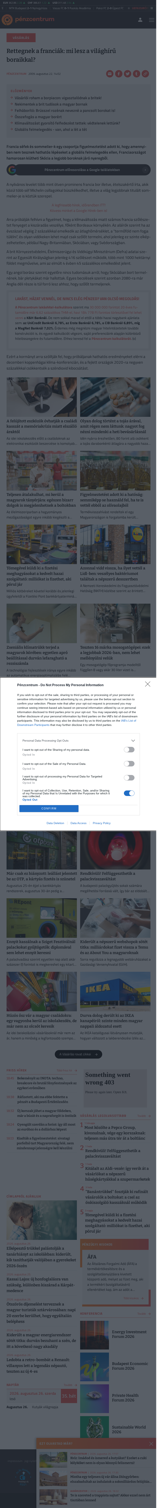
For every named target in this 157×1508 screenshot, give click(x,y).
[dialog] (78, 754)
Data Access (78, 823)
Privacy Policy (102, 823)
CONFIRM (49, 808)
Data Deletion (55, 823)
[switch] (129, 749)
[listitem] (78, 741)
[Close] (149, 685)
